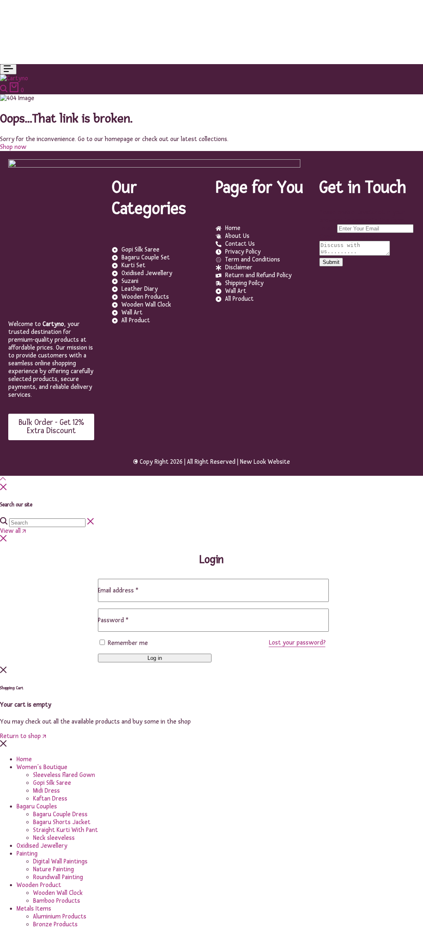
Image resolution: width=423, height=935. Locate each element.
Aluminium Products (59, 917)
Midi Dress (46, 791)
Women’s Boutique (42, 767)
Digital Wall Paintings (60, 861)
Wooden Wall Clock (58, 893)
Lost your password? (297, 643)
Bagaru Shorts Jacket (61, 822)
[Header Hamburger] (8, 69)
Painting (27, 854)
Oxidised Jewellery (42, 846)
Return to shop (21, 736)
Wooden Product (39, 885)
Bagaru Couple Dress (60, 814)
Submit (331, 262)
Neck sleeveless (54, 838)
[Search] (4, 90)
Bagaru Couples (37, 806)
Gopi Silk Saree (52, 783)
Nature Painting (53, 869)
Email (328, 229)
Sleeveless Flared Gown (64, 775)
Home (24, 759)
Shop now (13, 147)
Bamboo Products (56, 901)
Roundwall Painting (58, 877)
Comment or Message (348, 237)
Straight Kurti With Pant (65, 830)
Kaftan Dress (50, 799)
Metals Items (34, 909)
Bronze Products (55, 924)
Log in (154, 658)
